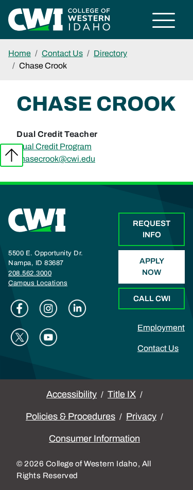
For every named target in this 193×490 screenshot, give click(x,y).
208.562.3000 (29, 273)
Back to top (11, 155)
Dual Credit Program (54, 146)
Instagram (48, 308)
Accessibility (71, 394)
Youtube (48, 337)
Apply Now (151, 267)
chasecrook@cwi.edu (55, 158)
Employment (161, 327)
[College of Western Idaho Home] (59, 18)
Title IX (122, 394)
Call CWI (151, 298)
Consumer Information (94, 438)
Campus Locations (37, 283)
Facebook (19, 308)
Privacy (141, 416)
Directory (110, 53)
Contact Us (62, 53)
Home (19, 53)
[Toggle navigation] (164, 21)
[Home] (37, 219)
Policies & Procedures (70, 416)
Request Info (151, 229)
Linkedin (77, 308)
